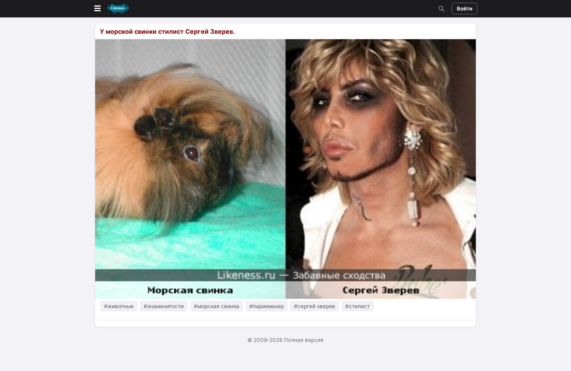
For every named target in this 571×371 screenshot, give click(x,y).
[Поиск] (440, 8)
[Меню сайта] (111, 9)
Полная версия (304, 340)
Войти (464, 8)
